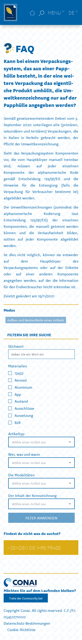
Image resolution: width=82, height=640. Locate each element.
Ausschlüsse (24, 408)
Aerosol (21, 380)
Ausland (21, 401)
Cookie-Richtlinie (21, 629)
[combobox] (41, 442)
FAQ (24, 48)
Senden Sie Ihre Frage (35, 547)
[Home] (32, 12)
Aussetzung (24, 415)
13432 (19, 373)
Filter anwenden (41, 518)
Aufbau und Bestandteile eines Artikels (35, 320)
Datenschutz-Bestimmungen (27, 623)
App (18, 394)
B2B (17, 422)
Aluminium (23, 387)
